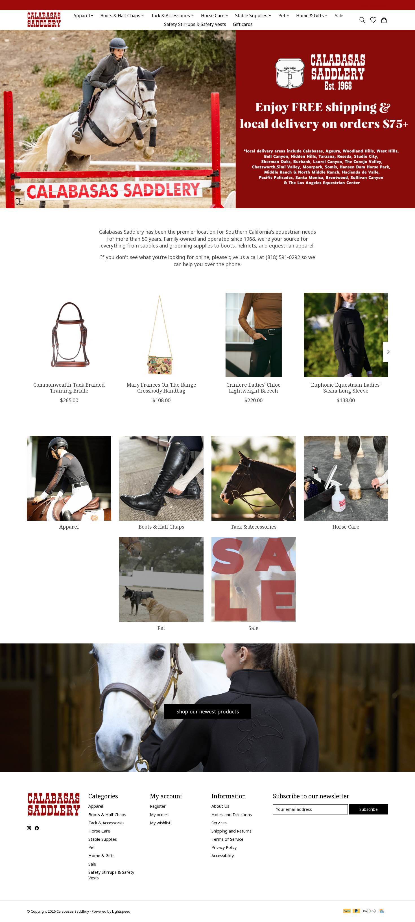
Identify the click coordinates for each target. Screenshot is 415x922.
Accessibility (222, 855)
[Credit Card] (381, 911)
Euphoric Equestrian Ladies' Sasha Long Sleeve (346, 387)
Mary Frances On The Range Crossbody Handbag (161, 387)
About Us (220, 806)
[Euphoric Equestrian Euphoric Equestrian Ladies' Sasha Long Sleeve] (346, 335)
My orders (159, 814)
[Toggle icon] (362, 20)
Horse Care (346, 526)
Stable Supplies (102, 839)
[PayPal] (347, 911)
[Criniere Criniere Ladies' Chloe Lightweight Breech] (253, 335)
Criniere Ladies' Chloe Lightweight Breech (253, 387)
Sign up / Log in (373, 5)
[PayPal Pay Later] (356, 911)
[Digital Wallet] (369, 911)
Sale (339, 16)
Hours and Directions (231, 814)
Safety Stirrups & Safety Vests (195, 24)
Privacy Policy (224, 847)
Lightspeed (121, 911)
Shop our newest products (207, 711)
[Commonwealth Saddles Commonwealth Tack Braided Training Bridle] (69, 335)
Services (219, 822)
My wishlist (160, 822)
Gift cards (243, 24)
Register (158, 806)
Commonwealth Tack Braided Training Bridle (69, 387)
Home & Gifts (101, 855)
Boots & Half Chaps (161, 526)
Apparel (69, 526)
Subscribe (368, 809)
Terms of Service (227, 839)
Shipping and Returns (231, 831)
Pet (161, 628)
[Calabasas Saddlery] (44, 20)
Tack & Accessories (253, 526)
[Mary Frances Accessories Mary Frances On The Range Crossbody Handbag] (161, 335)
